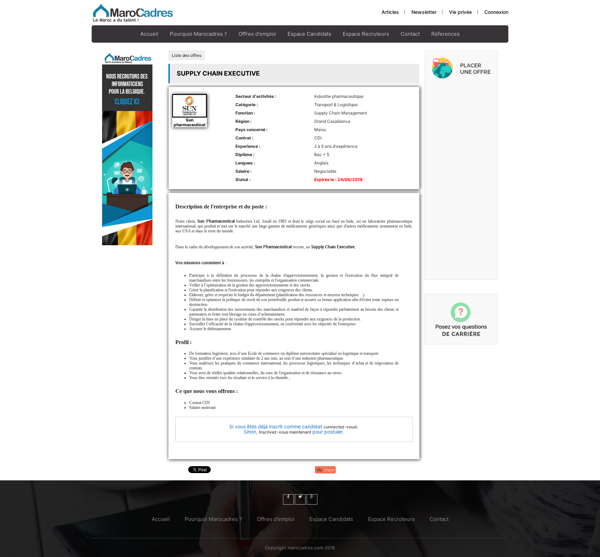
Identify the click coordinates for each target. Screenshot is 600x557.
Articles (390, 12)
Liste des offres (186, 55)
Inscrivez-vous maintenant (285, 432)
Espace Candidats (309, 34)
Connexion (496, 12)
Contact (410, 34)
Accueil (149, 34)
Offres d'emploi (257, 34)
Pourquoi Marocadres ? (198, 34)
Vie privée (460, 12)
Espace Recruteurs (366, 34)
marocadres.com (305, 547)
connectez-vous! (340, 426)
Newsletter (423, 12)
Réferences (445, 34)
